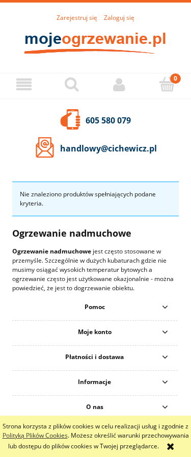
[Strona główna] (95, 42)
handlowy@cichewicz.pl (108, 148)
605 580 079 (108, 120)
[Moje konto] (120, 84)
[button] (24, 84)
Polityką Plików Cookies (35, 435)
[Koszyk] (167, 83)
